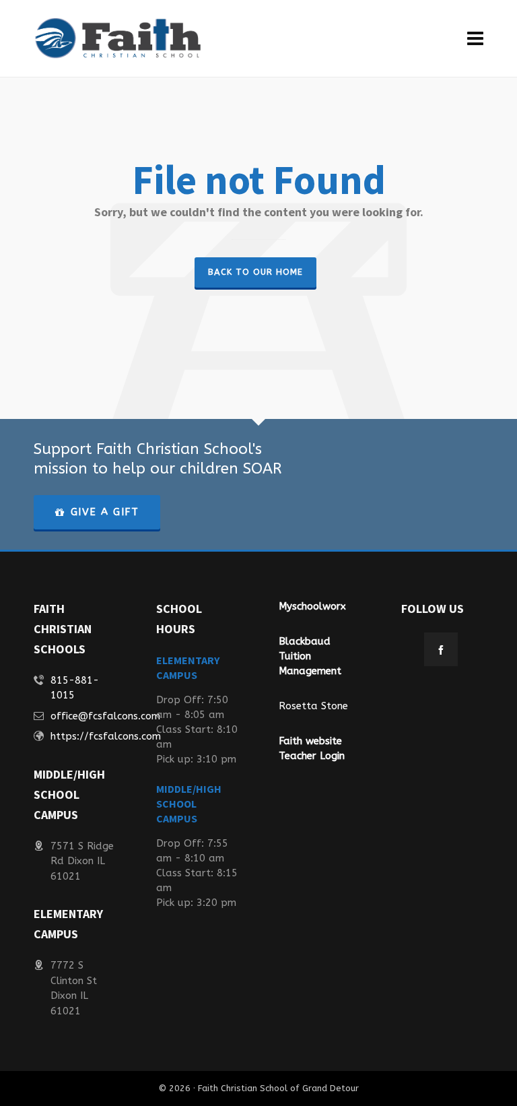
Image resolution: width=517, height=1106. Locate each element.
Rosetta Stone (313, 706)
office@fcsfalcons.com (105, 716)
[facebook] (441, 649)
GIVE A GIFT (105, 512)
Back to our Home (255, 272)
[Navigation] (475, 38)
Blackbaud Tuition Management (310, 656)
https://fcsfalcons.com (105, 736)
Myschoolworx (312, 606)
